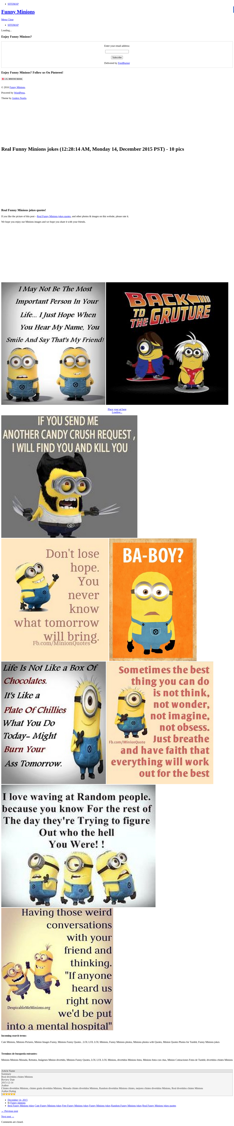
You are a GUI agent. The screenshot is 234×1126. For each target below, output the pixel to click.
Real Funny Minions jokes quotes (54, 216)
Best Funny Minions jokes (21, 1105)
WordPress (19, 92)
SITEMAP (13, 4)
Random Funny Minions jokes (126, 1105)
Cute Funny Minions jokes (48, 1105)
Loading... (117, 412)
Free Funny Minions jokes (75, 1105)
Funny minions (17, 1102)
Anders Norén (19, 98)
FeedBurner (124, 63)
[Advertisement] (78, 122)
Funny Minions (18, 12)
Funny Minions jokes (99, 1105)
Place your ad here (117, 409)
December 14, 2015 (18, 1100)
